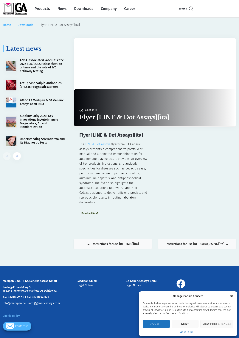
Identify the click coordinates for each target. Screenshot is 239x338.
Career (129, 8)
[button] (231, 296)
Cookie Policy (186, 332)
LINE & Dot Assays (97, 144)
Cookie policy (11, 315)
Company (109, 8)
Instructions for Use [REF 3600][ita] (115, 244)
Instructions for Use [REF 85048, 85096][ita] (195, 244)
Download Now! (89, 213)
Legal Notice (85, 285)
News (62, 8)
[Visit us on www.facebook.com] (180, 283)
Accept (156, 323)
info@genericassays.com (44, 303)
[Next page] (17, 156)
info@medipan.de (14, 303)
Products (42, 8)
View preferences (216, 323)
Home (7, 25)
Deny (185, 323)
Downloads (83, 8)
